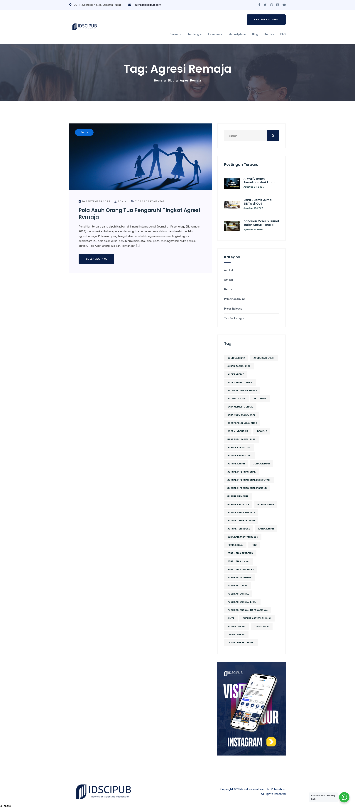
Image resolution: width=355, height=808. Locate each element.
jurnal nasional (237, 496)
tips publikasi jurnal (241, 642)
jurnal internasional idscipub (247, 488)
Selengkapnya (96, 258)
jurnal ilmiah (236, 463)
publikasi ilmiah (237, 585)
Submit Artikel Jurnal (257, 618)
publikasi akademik (239, 577)
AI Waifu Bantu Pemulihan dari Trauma (261, 180)
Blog (255, 34)
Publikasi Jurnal (238, 594)
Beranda (175, 34)
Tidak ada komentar (149, 201)
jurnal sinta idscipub (241, 512)
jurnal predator (238, 504)
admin (121, 201)
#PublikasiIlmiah (264, 358)
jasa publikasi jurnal (241, 439)
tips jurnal (261, 626)
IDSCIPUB (261, 431)
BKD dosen (260, 398)
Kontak (269, 34)
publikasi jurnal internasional (247, 610)
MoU (254, 545)
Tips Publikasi (236, 634)
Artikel (228, 270)
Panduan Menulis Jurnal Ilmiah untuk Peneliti (261, 223)
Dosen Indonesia (237, 431)
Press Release (233, 309)
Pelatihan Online (234, 299)
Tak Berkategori (234, 318)
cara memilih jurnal (240, 406)
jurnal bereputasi (239, 455)
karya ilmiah (266, 528)
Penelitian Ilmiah (238, 561)
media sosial (235, 545)
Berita (228, 289)
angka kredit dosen (239, 382)
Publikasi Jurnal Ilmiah (242, 602)
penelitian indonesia (240, 569)
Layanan (214, 34)
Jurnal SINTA (265, 504)
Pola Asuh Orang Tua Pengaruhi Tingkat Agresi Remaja (139, 213)
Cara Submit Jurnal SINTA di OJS (258, 202)
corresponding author (242, 423)
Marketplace (237, 34)
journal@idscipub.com (147, 4)
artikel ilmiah (236, 398)
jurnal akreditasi (238, 447)
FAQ (283, 34)
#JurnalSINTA (236, 358)
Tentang (193, 34)
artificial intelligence (242, 390)
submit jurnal (236, 626)
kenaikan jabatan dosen (242, 537)
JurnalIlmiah (261, 463)
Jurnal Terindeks (238, 528)
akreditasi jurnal (238, 366)
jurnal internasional (241, 472)
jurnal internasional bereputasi (248, 480)
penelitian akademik (240, 553)
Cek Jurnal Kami (266, 19)
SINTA (230, 618)
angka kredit (235, 374)
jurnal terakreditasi (241, 520)
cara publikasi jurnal (241, 415)
